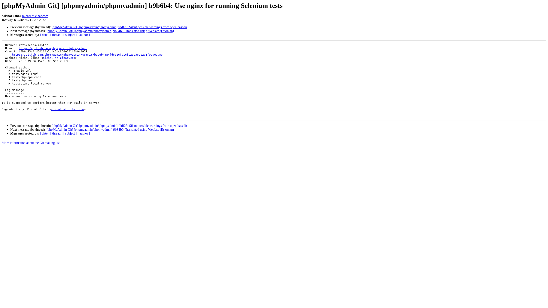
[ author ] (83, 35)
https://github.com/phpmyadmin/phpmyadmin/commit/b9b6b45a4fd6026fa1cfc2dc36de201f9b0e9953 (87, 54)
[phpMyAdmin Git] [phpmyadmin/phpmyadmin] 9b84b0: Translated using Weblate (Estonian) (110, 31)
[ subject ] (70, 35)
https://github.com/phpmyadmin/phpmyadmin (53, 48)
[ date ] (44, 35)
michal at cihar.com (35, 16)
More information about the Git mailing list (31, 143)
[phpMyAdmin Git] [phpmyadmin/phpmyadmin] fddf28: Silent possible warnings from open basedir (119, 27)
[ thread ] (56, 35)
